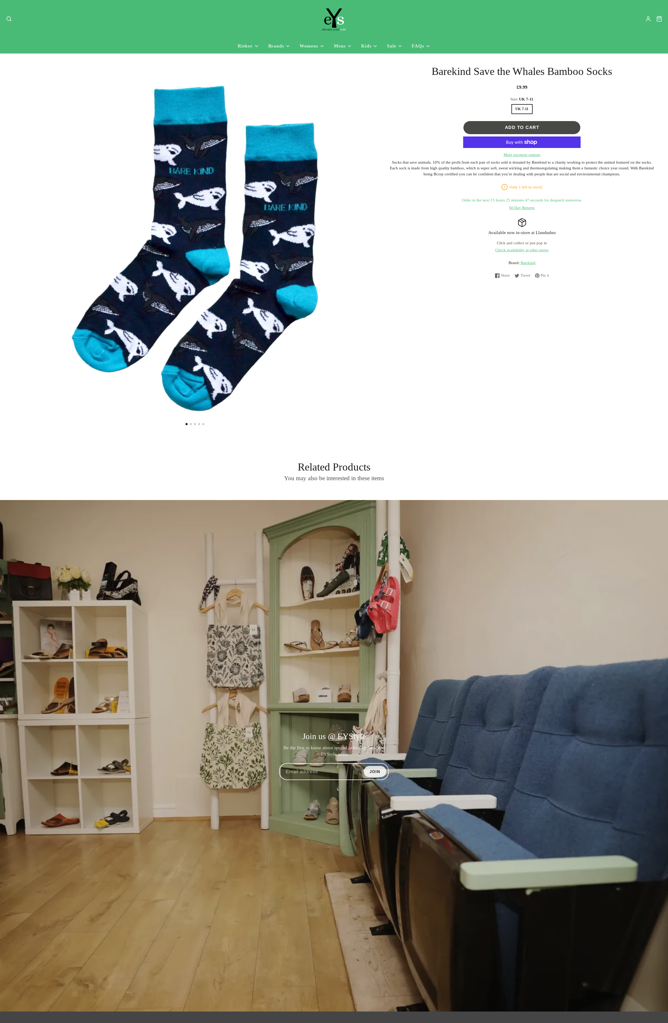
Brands (276, 46)
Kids (366, 46)
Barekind (528, 263)
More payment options (522, 155)
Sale (391, 46)
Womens (309, 46)
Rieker (245, 46)
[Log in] (648, 19)
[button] (187, 424)
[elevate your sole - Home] (334, 19)
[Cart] (659, 19)
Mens (340, 46)
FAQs (418, 46)
